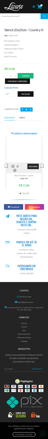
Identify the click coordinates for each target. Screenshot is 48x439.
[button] (40, 6)
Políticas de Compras (24, 337)
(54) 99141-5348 (25, 297)
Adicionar (33, 166)
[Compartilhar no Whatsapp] (31, 109)
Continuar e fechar (24, 434)
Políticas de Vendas (24, 334)
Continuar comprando (17, 81)
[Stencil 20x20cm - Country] (24, 149)
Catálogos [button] (24, 341)
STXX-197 (24, 178)
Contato (24, 327)
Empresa (24, 323)
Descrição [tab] (9, 118)
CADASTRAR (36, 369)
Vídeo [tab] (22, 118)
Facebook (14, 207)
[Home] (14, 7)
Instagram (35, 207)
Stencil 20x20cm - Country (24, 176)
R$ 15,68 (24, 185)
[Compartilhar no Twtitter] (26, 109)
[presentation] (6, 166)
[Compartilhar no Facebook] (22, 109)
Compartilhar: (11, 109)
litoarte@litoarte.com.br (25, 302)
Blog (24, 330)
